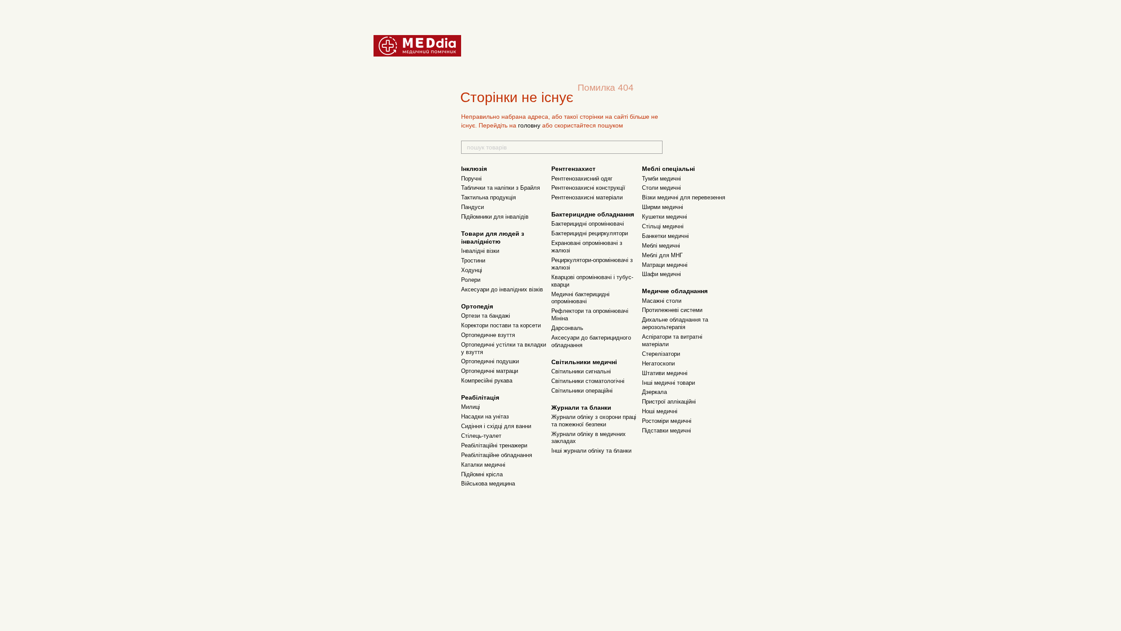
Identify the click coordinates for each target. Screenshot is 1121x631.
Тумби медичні (661, 178)
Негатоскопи (658, 363)
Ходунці (471, 270)
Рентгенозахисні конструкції (588, 187)
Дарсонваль (567, 328)
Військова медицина (488, 483)
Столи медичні (661, 187)
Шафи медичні (661, 274)
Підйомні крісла (482, 474)
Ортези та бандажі (485, 315)
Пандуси (472, 207)
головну (529, 125)
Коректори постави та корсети (501, 325)
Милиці (470, 407)
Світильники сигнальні (581, 371)
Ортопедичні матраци (489, 371)
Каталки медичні (483, 464)
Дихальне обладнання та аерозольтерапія (675, 323)
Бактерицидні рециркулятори (589, 233)
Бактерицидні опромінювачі (587, 223)
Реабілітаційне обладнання (496, 455)
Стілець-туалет (481, 435)
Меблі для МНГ (662, 255)
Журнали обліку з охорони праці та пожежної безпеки (593, 421)
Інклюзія (474, 168)
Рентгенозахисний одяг (582, 178)
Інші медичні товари (668, 382)
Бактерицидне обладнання (592, 214)
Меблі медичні (661, 245)
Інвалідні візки (480, 251)
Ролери (470, 280)
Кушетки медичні (664, 216)
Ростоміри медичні (666, 421)
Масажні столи (661, 301)
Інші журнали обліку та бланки (591, 450)
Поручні (471, 178)
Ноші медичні (659, 411)
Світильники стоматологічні (587, 381)
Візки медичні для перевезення (683, 197)
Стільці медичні (663, 226)
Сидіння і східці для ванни (496, 426)
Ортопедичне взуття (488, 335)
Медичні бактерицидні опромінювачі (580, 298)
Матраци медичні (664, 265)
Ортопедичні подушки (490, 361)
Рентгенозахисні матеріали (587, 197)
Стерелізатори (661, 354)
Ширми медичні (662, 207)
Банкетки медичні (665, 236)
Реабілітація (480, 397)
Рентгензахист (573, 168)
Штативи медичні (664, 373)
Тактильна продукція (488, 197)
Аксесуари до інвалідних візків (502, 289)
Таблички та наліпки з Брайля (500, 187)
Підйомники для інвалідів (495, 216)
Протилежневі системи (672, 310)
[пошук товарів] (656, 147)
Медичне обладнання (675, 290)
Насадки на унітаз (485, 416)
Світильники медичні (584, 361)
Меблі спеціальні (668, 168)
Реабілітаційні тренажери (494, 445)
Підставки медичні (666, 430)
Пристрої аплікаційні (669, 401)
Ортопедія (477, 306)
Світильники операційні (582, 390)
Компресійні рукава (486, 380)
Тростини (473, 260)
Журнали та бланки (581, 407)
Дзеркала (654, 392)
